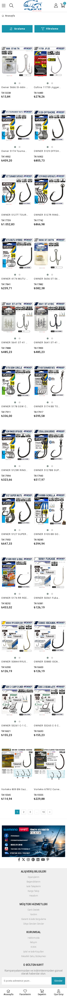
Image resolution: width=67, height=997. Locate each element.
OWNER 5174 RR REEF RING (14, 597)
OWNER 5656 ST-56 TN (47, 278)
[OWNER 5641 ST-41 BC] (50, 317)
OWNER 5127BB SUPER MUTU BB (47, 470)
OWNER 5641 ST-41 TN (14, 342)
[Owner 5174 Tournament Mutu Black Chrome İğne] (17, 126)
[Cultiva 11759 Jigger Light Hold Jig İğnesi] (50, 62)
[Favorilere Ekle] (17, 68)
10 (43, 812)
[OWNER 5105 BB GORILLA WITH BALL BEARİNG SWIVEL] (50, 509)
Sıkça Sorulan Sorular (33, 924)
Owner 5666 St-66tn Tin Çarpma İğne (14, 87)
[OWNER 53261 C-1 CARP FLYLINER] (17, 700)
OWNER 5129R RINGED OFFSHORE (14, 470)
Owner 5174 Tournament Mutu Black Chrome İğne (14, 151)
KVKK (33, 947)
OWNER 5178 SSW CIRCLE (14, 406)
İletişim (33, 942)
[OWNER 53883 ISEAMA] (50, 636)
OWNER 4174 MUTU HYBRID (14, 278)
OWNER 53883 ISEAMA (47, 661)
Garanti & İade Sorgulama (33, 919)
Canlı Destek (33, 910)
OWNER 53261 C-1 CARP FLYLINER (14, 725)
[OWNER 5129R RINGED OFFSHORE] (17, 445)
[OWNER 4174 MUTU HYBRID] (17, 253)
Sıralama (19, 28)
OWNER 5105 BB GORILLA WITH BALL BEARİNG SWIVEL (47, 534)
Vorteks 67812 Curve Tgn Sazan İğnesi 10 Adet (47, 789)
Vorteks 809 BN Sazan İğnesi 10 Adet (14, 789)
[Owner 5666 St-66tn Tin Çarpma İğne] (17, 62)
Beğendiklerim (33, 882)
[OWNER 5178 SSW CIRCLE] (17, 381)
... (37, 812)
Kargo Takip (33, 891)
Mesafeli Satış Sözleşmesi (33, 956)
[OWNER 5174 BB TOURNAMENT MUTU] (50, 381)
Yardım (33, 914)
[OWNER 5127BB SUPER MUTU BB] (50, 445)
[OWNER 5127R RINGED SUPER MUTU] (50, 190)
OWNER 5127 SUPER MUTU (14, 534)
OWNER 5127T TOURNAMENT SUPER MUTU (14, 214)
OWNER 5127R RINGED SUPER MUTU (47, 214)
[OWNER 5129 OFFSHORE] (50, 126)
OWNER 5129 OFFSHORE (47, 151)
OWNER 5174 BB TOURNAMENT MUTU (47, 406)
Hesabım (33, 896)
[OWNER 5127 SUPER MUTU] (17, 509)
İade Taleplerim (33, 886)
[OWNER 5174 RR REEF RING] (17, 573)
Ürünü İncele (23, 68)
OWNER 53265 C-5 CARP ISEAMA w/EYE (47, 725)
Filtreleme (52, 28)
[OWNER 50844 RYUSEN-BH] (17, 636)
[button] (15, 83)
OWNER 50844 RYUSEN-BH (14, 661)
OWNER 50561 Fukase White (47, 597)
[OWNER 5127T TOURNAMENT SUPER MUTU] (17, 190)
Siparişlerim (33, 877)
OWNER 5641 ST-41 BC (47, 342)
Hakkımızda (33, 938)
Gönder (58, 980)
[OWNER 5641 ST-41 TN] (17, 317)
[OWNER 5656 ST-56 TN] (50, 253)
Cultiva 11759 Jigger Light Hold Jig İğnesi (47, 87)
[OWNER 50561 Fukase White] (50, 573)
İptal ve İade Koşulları (33, 952)
